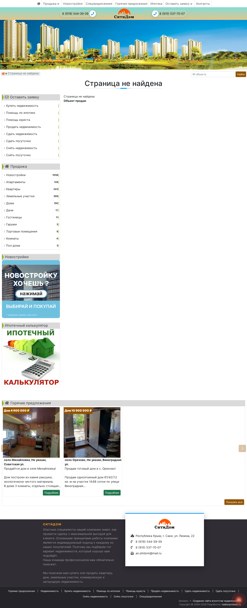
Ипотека (156, 3)
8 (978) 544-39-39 (75, 13)
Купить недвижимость (78, 591)
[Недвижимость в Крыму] (3, 73)
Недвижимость (50, 591)
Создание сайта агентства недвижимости (217, 600)
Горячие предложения (131, 3)
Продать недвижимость (165, 591)
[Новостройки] (31, 289)
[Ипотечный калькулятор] (31, 358)
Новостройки (73, 3)
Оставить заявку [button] (177, 3)
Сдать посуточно (225, 591)
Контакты (203, 3)
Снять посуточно (123, 596)
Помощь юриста (135, 591)
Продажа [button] (50, 3)
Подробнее (51, 492)
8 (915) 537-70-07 (172, 13)
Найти (240, 74)
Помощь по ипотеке (108, 591)
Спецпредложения (99, 3)
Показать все (234, 502)
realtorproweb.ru (231, 604)
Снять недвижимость (95, 596)
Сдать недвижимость (197, 591)
